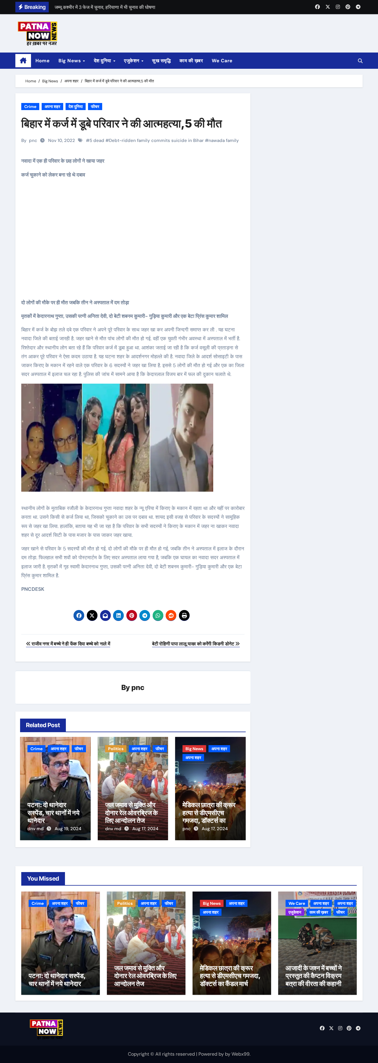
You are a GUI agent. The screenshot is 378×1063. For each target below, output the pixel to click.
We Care (222, 61)
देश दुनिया (103, 61)
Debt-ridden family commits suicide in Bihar (156, 140)
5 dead (96, 140)
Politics (115, 748)
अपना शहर (52, 106)
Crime (30, 106)
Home (42, 61)
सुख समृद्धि (161, 61)
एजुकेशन (132, 61)
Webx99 (241, 1054)
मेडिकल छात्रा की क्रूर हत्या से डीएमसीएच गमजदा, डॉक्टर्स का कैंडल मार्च (209, 816)
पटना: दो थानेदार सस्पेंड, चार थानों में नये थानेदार (53, 812)
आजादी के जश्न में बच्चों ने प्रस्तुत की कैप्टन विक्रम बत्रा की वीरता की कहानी (314, 975)
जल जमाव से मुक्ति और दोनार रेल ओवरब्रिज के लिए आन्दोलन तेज (131, 812)
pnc (33, 140)
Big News (70, 61)
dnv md (36, 829)
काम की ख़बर (191, 61)
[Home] (23, 61)
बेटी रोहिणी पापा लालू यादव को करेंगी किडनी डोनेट (193, 644)
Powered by (211, 1054)
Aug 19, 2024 (68, 829)
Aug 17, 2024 (145, 829)
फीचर (95, 106)
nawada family (223, 140)
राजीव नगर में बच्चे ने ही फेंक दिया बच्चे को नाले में (70, 644)
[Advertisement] (133, 243)
